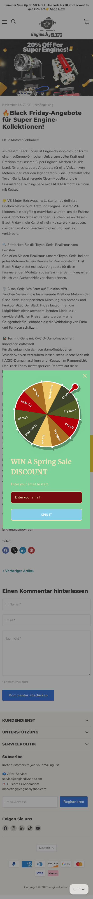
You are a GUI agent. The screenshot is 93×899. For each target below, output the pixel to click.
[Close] (84, 375)
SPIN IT (46, 515)
